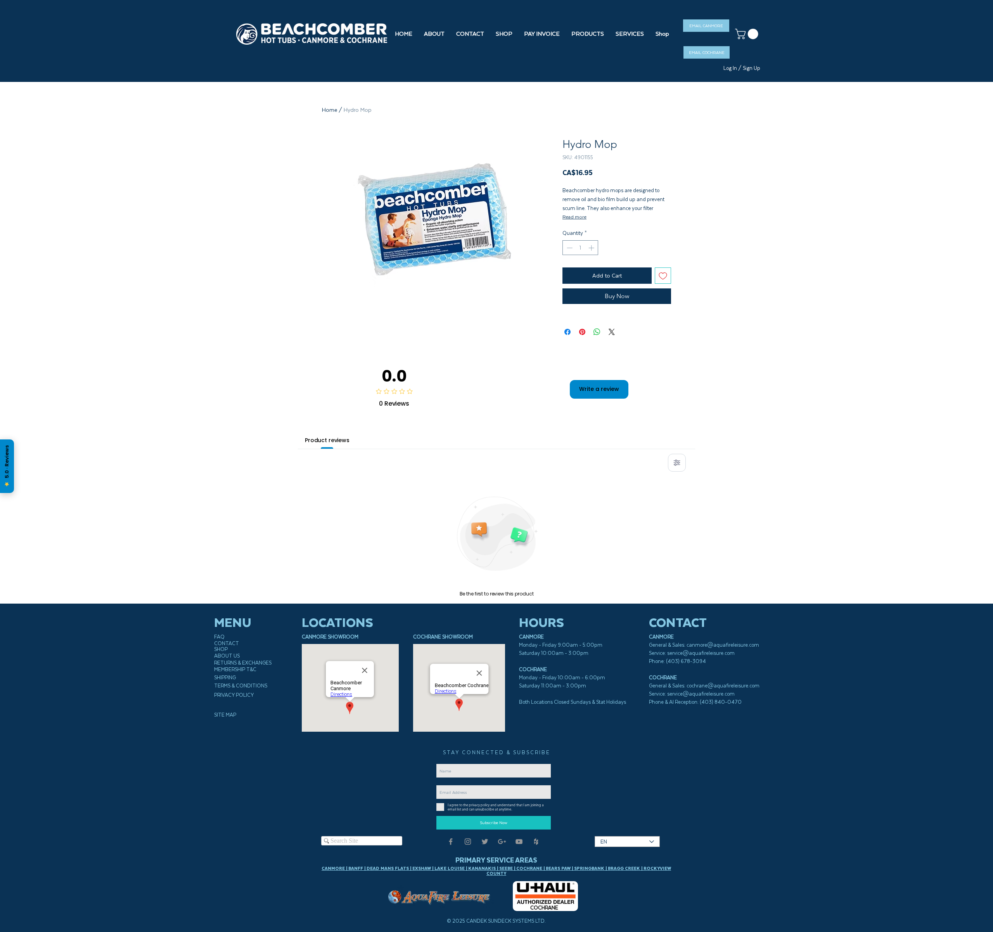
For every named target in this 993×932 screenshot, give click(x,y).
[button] (504, 34)
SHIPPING (225, 677)
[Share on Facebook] (567, 332)
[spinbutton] (580, 248)
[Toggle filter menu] (677, 463)
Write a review (599, 389)
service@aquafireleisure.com (701, 653)
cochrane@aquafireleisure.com (723, 686)
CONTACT (226, 643)
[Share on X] (611, 332)
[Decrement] (569, 248)
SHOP (221, 649)
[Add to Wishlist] (663, 275)
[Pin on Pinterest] (582, 332)
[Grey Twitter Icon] (485, 841)
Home (329, 110)
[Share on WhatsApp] (597, 332)
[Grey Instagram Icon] (468, 841)
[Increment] (592, 248)
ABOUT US (227, 656)
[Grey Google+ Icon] (502, 841)
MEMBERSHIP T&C (235, 669)
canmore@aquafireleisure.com (723, 645)
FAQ (219, 637)
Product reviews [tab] (327, 440)
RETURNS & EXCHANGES (243, 663)
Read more (574, 217)
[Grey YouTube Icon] (519, 841)
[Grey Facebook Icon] (450, 841)
